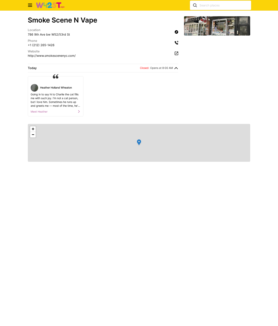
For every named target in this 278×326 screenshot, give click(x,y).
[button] (139, 143)
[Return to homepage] (50, 5)
